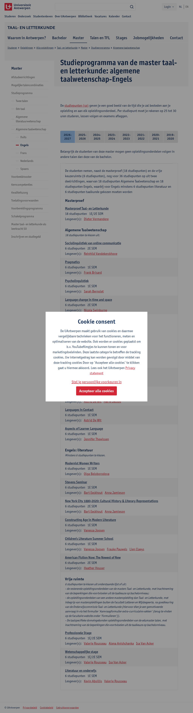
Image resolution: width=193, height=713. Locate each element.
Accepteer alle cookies (96, 391)
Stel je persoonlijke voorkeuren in (97, 382)
